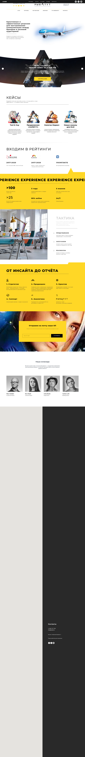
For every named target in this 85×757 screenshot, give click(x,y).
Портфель (31, 1)
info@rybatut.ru (66, 5)
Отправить (57, 335)
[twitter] (51, 643)
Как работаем (36, 10)
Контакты (54, 1)
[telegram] (78, 2)
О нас (18, 10)
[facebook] (14, 6)
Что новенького (55, 10)
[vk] (16, 6)
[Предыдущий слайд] (3, 69)
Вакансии (45, 10)
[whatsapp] (81, 2)
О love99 (42, 1)
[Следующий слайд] (82, 69)
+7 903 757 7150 (66, 4)
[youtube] (76, 2)
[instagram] (18, 6)
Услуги (36, 1)
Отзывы (48, 1)
